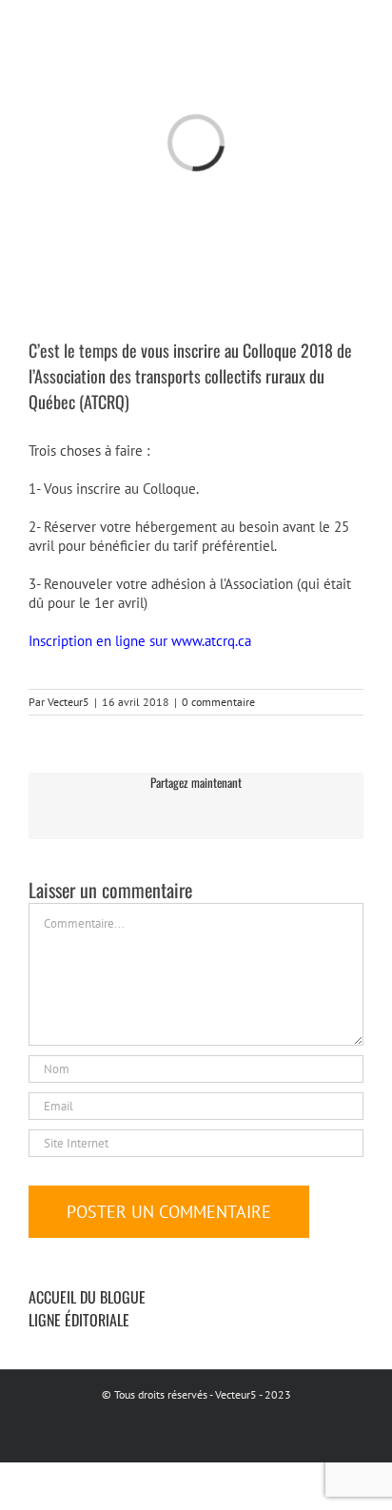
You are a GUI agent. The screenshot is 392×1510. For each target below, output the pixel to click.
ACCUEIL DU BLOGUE (87, 1296)
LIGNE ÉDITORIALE (79, 1319)
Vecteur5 (68, 702)
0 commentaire (218, 702)
